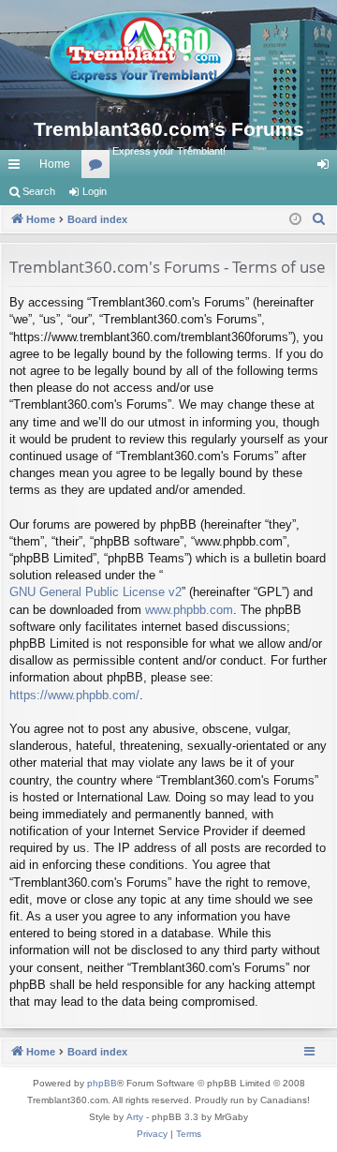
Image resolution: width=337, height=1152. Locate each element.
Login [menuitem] (326, 167)
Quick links (17, 167)
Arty (134, 1117)
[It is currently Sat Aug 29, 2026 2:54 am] (295, 220)
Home (54, 164)
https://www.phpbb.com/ (74, 695)
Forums (99, 167)
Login (94, 191)
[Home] (168, 56)
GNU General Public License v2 (95, 592)
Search (38, 191)
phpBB (102, 1083)
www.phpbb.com (189, 610)
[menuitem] (319, 219)
